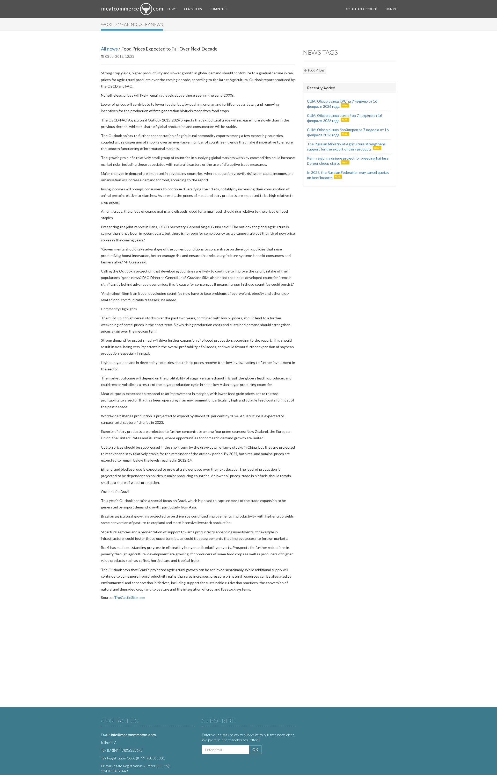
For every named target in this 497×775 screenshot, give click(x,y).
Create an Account (362, 9)
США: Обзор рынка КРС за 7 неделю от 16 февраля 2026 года (342, 104)
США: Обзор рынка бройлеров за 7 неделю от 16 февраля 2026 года (348, 132)
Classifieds (193, 9)
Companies (218, 9)
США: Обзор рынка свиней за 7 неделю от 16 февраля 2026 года (344, 118)
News (171, 9)
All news (109, 49)
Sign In (390, 9)
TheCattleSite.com (129, 597)
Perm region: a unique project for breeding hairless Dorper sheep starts (348, 161)
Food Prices (316, 70)
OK (255, 749)
